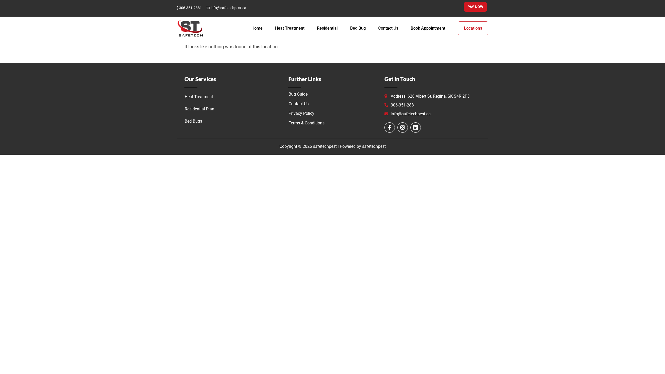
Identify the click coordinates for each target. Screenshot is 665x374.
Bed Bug (358, 28)
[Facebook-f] (389, 127)
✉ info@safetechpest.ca (226, 8)
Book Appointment (428, 28)
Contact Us (388, 28)
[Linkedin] (415, 127)
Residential (327, 28)
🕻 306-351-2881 (189, 8)
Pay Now (475, 7)
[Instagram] (402, 127)
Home (257, 28)
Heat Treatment (289, 28)
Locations (473, 28)
